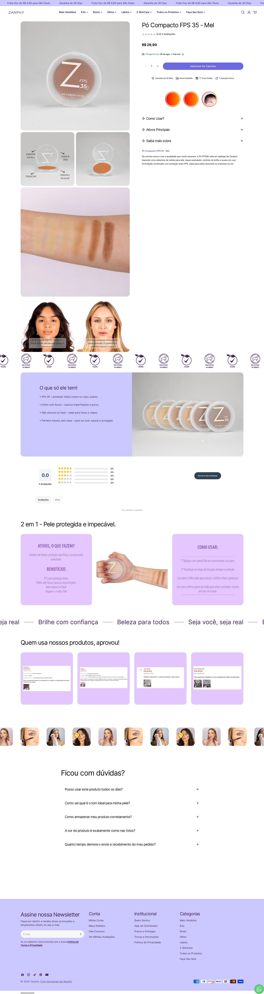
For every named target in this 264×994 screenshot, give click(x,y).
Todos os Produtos (191, 953)
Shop (57, 499)
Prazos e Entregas (144, 931)
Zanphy (35, 981)
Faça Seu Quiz (188, 958)
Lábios (183, 942)
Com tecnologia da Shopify (56, 981)
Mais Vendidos (188, 920)
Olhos (183, 936)
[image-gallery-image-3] (160, 678)
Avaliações (43, 499)
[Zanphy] (26, 737)
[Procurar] (243, 12)
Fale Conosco (97, 931)
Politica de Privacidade (147, 942)
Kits (182, 925)
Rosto (183, 931)
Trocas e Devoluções (146, 936)
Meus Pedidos (97, 925)
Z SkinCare (186, 947)
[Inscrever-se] (80, 934)
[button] (192, 34)
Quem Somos (142, 920)
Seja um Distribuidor (146, 925)
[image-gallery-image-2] (103, 678)
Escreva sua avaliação (207, 476)
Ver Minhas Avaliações (102, 936)
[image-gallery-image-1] (47, 678)
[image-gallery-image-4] (217, 678)
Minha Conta (96, 920)
